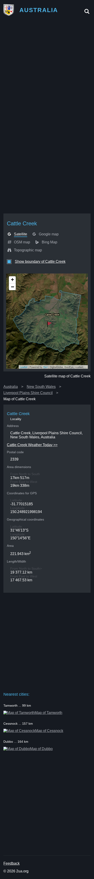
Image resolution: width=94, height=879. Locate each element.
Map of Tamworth (48, 713)
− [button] (12, 287)
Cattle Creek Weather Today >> (32, 445)
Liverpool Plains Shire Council (28, 393)
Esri (45, 367)
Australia (10, 387)
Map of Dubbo (41, 749)
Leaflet (23, 367)
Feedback (11, 863)
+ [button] (12, 279)
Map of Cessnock (49, 731)
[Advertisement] (47, 68)
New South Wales (41, 387)
